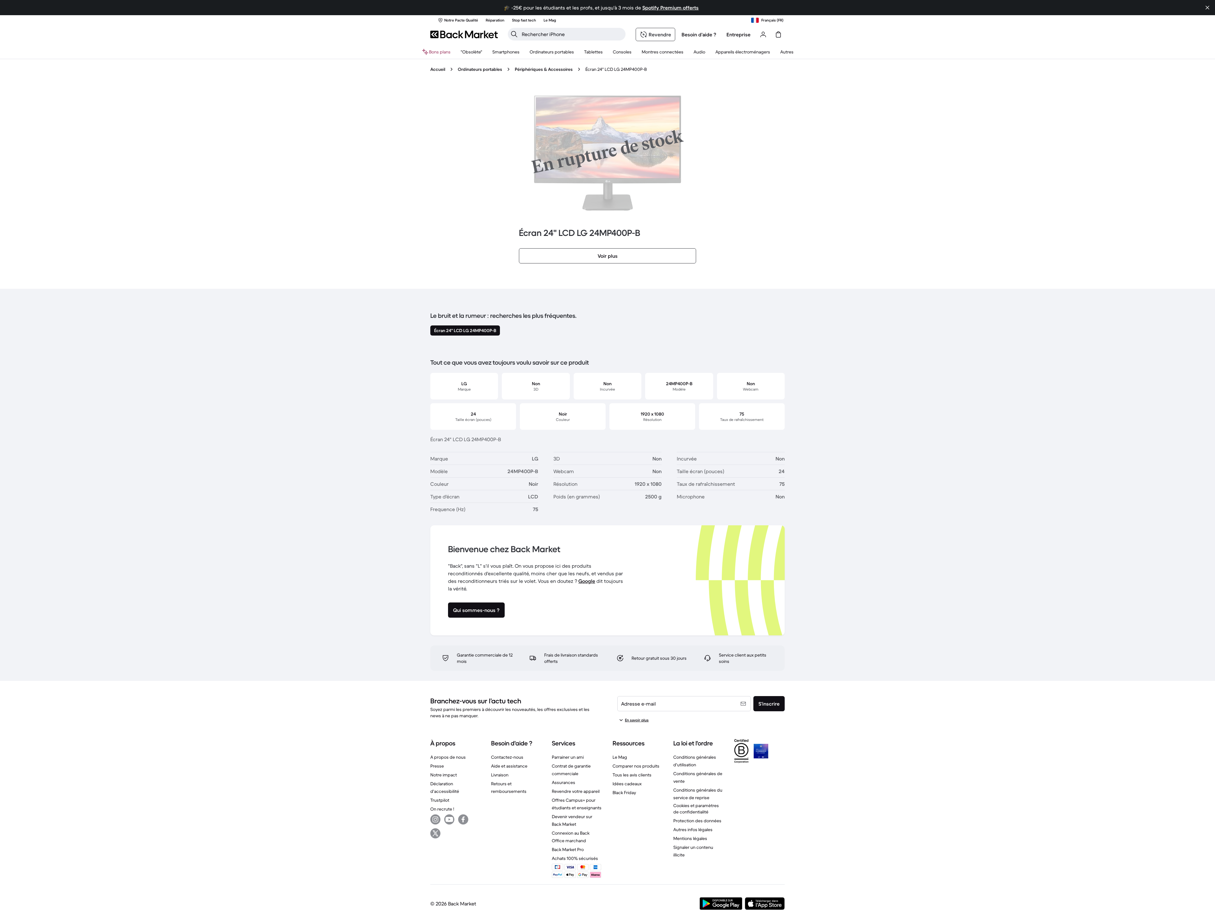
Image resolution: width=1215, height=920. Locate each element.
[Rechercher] (514, 34)
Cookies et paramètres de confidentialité (696, 809)
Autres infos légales (693, 829)
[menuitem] (506, 52)
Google (586, 581)
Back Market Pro (568, 849)
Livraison (499, 775)
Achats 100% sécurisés (575, 858)
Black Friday (624, 792)
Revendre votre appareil (576, 791)
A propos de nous (448, 757)
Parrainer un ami (568, 757)
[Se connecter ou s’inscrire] (763, 34)
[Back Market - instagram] (435, 819)
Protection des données (697, 821)
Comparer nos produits (636, 766)
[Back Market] (464, 34)
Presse (437, 766)
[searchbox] (571, 34)
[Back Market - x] (435, 833)
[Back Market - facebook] (463, 819)
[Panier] (778, 34)
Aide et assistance (509, 766)
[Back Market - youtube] (449, 819)
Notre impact (443, 775)
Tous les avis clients (632, 775)
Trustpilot (439, 800)
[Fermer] (1207, 7)
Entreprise (738, 34)
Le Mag (620, 757)
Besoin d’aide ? (699, 34)
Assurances (563, 782)
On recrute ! (442, 809)
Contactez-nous (507, 757)
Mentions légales (690, 838)
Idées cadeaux (627, 784)
